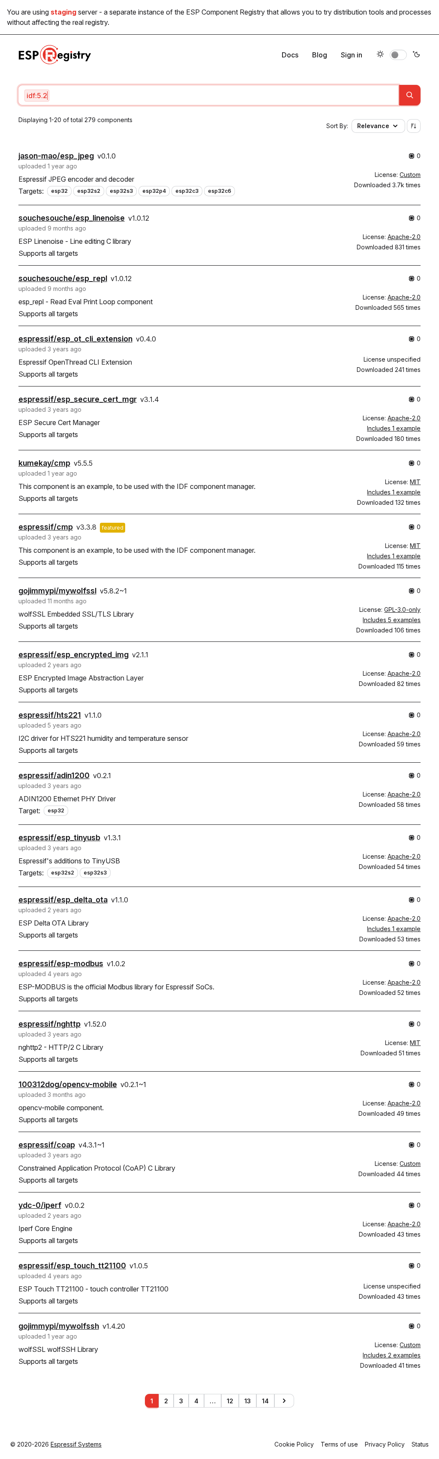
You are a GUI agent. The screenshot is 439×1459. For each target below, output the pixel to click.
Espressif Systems (76, 1444)
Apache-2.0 (404, 236)
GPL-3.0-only (402, 609)
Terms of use (339, 1444)
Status (420, 1444)
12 (230, 1401)
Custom (410, 174)
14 (265, 1401)
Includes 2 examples (392, 1355)
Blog (319, 55)
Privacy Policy (385, 1444)
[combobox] (208, 95)
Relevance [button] (373, 125)
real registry (90, 22)
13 (247, 1401)
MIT (415, 481)
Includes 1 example (394, 428)
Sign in (351, 55)
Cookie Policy (294, 1444)
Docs (290, 55)
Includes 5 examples (392, 619)
